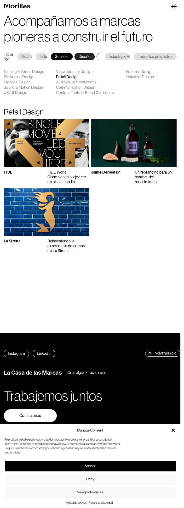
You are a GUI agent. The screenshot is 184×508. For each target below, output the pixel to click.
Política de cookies (76, 502)
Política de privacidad (101, 502)
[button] (173, 430)
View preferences (90, 492)
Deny (90, 479)
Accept (90, 466)
